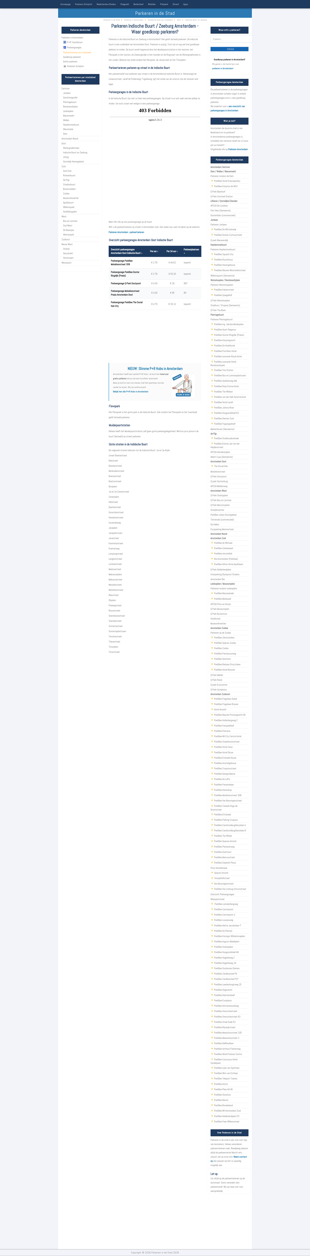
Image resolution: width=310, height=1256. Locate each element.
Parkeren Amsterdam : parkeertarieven (126, 232)
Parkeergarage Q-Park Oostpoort (126, 283)
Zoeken (230, 49)
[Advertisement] (155, 336)
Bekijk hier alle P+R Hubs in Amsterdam (130, 391)
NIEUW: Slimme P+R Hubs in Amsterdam (155, 368)
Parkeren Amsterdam (238, 149)
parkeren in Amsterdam (222, 68)
